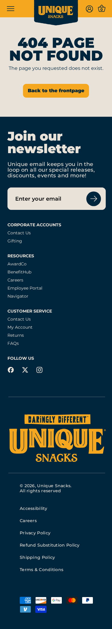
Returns (15, 335)
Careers (15, 280)
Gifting (14, 241)
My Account (20, 327)
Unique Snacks (53, 485)
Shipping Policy (37, 557)
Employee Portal (24, 288)
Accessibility (33, 508)
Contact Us (19, 233)
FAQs (13, 343)
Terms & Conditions (41, 569)
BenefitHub (19, 272)
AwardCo (17, 264)
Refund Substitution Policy (50, 545)
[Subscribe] (93, 198)
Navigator (17, 296)
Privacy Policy (35, 533)
